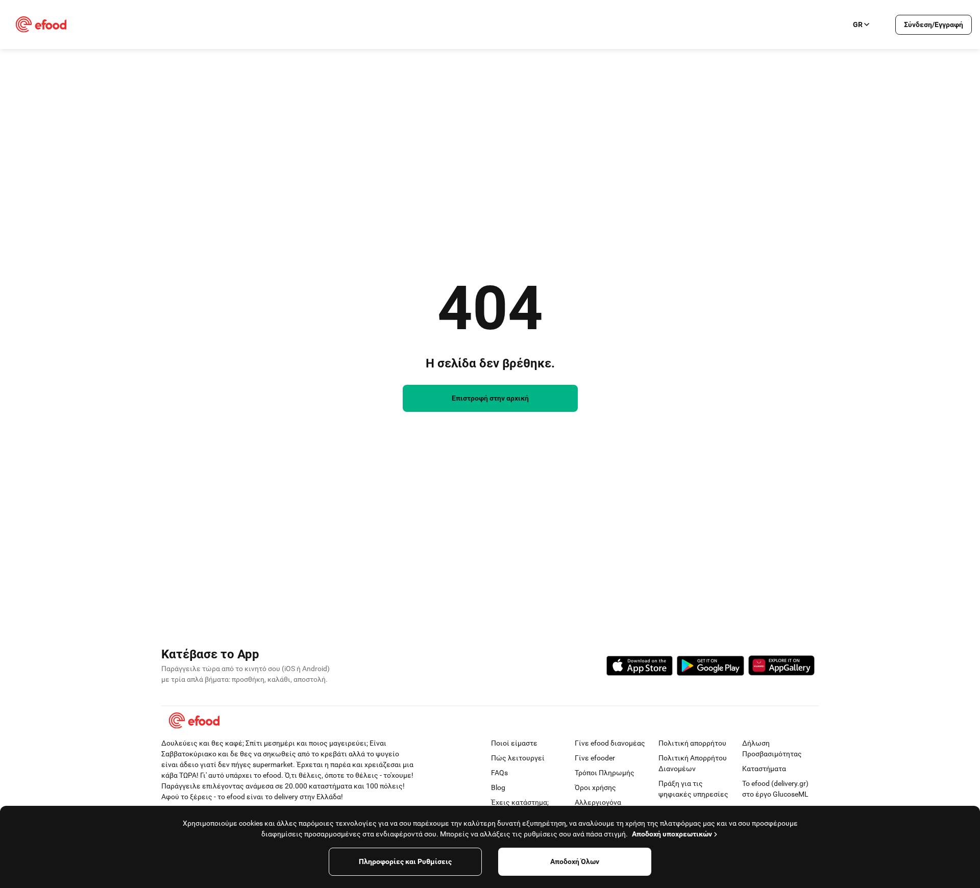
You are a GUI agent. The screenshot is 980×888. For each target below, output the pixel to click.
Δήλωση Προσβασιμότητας (772, 748)
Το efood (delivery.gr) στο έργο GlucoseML (775, 788)
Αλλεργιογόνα (598, 802)
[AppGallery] (781, 667)
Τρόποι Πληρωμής (604, 773)
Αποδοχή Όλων (574, 861)
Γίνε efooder (595, 758)
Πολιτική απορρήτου (692, 743)
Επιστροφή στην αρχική (490, 398)
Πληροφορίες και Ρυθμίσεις (405, 861)
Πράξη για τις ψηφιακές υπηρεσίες (693, 788)
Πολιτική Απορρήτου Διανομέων (692, 763)
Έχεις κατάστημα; (520, 802)
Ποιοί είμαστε (514, 743)
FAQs (499, 773)
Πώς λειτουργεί (518, 758)
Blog (498, 787)
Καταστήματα (764, 768)
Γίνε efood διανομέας (610, 743)
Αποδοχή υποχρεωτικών (672, 834)
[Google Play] (710, 667)
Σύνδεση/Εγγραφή (933, 24)
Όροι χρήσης (595, 787)
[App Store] (639, 667)
